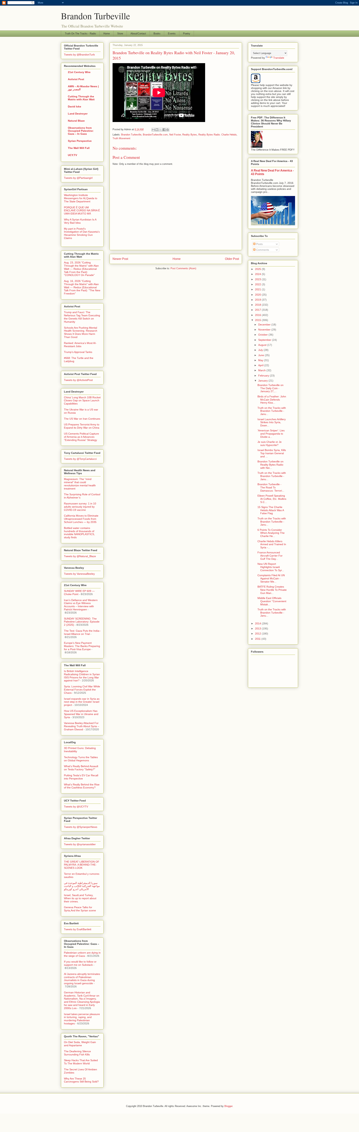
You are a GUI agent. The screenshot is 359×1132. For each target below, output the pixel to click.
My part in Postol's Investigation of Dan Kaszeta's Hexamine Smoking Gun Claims (82, 233)
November (264, 329)
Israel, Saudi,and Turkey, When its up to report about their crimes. (80, 898)
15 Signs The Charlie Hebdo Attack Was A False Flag (270, 510)
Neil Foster (175, 134)
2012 (258, 633)
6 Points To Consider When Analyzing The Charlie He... (271, 533)
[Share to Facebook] (164, 130)
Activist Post (76, 79)
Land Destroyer (78, 113)
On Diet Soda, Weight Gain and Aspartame (80, 1044)
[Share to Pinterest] (167, 130)
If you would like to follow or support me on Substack (80, 963)
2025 (258, 269)
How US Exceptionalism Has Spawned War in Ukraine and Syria (81, 714)
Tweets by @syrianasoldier (80, 844)
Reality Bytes (189, 134)
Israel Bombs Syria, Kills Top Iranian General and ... (271, 453)
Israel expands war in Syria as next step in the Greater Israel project (81, 702)
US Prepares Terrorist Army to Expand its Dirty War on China (81, 426)
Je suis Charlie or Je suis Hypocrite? (269, 443)
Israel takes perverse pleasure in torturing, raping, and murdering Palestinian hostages (82, 1019)
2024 (258, 274)
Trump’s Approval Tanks (78, 351)
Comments (262, 249)
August (262, 344)
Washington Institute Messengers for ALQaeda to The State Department (80, 198)
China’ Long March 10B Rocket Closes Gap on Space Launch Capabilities (82, 400)
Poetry (186, 33)
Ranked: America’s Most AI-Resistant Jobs (80, 345)
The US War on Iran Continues (82, 418)
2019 (258, 299)
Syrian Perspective (80, 140)
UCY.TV (72, 155)
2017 (258, 309)
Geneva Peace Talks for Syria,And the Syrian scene (80, 909)
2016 (258, 314)
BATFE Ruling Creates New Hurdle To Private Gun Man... (272, 589)
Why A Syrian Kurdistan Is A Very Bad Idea (80, 221)
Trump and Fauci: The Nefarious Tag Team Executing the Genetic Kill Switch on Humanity (82, 317)
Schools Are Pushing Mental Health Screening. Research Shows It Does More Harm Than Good (80, 332)
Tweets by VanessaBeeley (79, 573)
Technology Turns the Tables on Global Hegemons (81, 759)
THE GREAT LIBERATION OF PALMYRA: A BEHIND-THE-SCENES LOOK (81, 865)
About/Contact (138, 33)
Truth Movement (121, 138)
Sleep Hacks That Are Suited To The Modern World (81, 1062)
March (262, 370)
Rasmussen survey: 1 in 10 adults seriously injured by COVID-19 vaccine (80, 506)
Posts (259, 244)
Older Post (232, 258)
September (265, 339)
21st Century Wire (79, 72)
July (261, 349)
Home (106, 33)
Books (157, 33)
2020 (258, 294)
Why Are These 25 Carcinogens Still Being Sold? (81, 1080)
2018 (258, 304)
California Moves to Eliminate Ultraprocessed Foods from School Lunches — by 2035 (81, 518)
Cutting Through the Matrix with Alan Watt (81, 98)
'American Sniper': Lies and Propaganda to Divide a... (271, 433)
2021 (258, 289)
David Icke (74, 106)
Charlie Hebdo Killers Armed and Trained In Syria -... (271, 544)
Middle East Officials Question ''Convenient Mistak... (271, 601)
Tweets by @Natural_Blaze (80, 556)
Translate (278, 57)
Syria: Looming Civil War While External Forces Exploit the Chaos (82, 689)
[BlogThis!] (157, 130)
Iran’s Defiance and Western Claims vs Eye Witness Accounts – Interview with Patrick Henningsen (81, 605)
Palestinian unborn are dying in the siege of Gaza (82, 954)
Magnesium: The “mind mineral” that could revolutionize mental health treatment (80, 484)
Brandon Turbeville (95, 16)
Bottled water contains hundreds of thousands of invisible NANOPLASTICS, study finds (79, 532)
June (261, 355)
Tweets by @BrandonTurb (79, 54)
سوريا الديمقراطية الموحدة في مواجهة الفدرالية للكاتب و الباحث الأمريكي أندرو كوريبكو (82, 886)
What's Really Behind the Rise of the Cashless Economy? (81, 786)
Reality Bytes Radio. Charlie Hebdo (217, 134)
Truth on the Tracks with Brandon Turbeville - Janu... (271, 411)
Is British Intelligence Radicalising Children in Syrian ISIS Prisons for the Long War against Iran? (82, 676)
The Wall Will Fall (79, 147)
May (261, 360)
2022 (258, 284)
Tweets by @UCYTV (76, 806)
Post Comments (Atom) (183, 268)
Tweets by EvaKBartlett (77, 929)
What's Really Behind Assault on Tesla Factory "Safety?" (81, 768)
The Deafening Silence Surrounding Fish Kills (77, 1053)
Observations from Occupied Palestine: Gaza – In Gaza (81, 130)
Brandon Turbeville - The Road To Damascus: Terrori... (270, 487)
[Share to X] (160, 130)
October (263, 334)
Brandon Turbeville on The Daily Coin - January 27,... (270, 388)
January (263, 380)
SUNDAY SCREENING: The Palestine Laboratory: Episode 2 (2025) (81, 621)
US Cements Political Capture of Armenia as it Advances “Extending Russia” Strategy (81, 436)
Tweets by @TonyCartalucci (80, 458)
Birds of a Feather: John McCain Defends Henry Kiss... (271, 399)
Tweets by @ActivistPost (78, 380)
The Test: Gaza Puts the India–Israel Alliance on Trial (82, 632)
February (264, 375)
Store (120, 33)
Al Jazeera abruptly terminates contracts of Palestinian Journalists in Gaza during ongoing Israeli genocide (82, 978)
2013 (258, 628)
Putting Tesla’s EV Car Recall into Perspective (81, 777)
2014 (258, 623)
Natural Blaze (76, 120)
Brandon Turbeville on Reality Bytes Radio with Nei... (270, 464)
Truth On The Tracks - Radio (80, 33)
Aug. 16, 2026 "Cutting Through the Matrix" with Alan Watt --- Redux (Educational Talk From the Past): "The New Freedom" (82, 287)
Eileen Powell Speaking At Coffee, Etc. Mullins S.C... (271, 499)
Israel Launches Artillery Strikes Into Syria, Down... (271, 422)
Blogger (228, 1106)
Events (172, 33)
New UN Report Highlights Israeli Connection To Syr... (270, 567)
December (264, 324)
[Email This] (153, 130)
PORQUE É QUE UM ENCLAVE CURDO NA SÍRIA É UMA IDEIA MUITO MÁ (82, 210)
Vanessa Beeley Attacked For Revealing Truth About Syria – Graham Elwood (81, 726)
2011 (258, 638)
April (261, 365)
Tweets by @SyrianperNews (80, 826)
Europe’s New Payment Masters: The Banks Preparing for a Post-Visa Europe (82, 646)
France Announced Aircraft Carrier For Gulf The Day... (270, 555)
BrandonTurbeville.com (155, 134)
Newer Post (120, 258)
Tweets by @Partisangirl (78, 177)
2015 (258, 320)
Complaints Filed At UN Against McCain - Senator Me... (271, 578)
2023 (258, 279)
